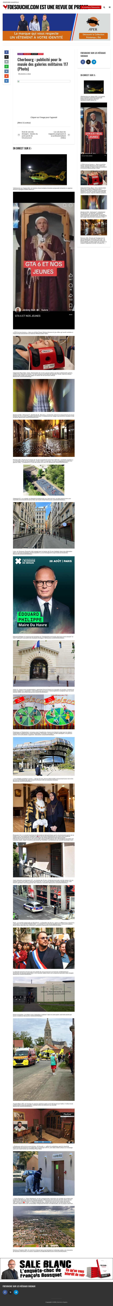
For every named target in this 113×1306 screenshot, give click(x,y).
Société (40, 54)
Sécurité (34, 54)
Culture (20, 54)
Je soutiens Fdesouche (91, 7)
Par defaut (27, 54)
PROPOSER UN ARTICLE (11, 2)
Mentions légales (62, 1302)
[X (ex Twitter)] (88, 62)
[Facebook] (83, 62)
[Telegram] (94, 62)
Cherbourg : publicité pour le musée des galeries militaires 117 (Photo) (42, 64)
